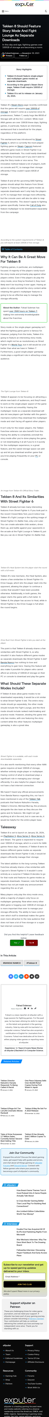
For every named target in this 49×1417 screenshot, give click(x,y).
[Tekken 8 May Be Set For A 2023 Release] (36, 1100)
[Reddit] (26, 976)
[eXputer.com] (24, 4)
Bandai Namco (7, 662)
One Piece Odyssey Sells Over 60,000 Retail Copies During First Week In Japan (35, 1083)
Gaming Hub (11, 1377)
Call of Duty (35, 205)
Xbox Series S (23, 836)
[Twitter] (16, 976)
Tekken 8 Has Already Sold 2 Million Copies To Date (35, 1136)
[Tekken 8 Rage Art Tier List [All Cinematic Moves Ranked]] (12, 1100)
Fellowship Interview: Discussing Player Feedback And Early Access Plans (32, 1254)
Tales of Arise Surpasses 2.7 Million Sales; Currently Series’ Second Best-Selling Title (11, 1137)
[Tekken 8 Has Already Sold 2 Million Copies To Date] (36, 1125)
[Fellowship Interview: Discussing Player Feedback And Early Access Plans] (8, 1254)
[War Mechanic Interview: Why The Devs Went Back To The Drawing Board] (8, 1243)
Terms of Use (33, 1359)
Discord (31, 1380)
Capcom (28, 146)
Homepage (10, 1363)
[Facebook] (10, 976)
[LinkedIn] (21, 976)
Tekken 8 (32, 963)
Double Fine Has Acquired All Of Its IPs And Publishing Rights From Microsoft (32, 1233)
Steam (20, 146)
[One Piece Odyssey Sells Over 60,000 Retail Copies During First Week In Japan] (36, 1072)
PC (36, 456)
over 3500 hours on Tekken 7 (23, 311)
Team (7, 1355)
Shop (7, 1380)
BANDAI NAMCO (12, 963)
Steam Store (17, 105)
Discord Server (20, 1166)
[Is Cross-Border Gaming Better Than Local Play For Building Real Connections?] (8, 1204)
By (3, 53)
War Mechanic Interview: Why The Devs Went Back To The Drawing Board (31, 1243)
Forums (31, 1377)
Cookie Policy (33, 1355)
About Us (9, 1351)
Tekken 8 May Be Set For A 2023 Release (36, 1109)
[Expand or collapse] (44, 249)
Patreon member (36, 1319)
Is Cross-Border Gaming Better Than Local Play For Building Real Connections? (31, 1204)
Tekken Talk (34, 799)
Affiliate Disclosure (36, 1363)
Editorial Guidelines (14, 1359)
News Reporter (16, 1009)
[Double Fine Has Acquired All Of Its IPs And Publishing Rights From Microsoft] (8, 1233)
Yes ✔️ (17, 943)
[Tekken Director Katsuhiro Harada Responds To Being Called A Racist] (12, 1072)
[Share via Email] (31, 976)
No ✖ (31, 943)
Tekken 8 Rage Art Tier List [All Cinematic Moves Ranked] (12, 1110)
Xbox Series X (37, 836)
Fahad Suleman (10, 53)
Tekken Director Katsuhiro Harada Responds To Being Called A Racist (9, 1083)
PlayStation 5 (10, 836)
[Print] (37, 976)
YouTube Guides (35, 1384)
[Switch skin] (46, 11)
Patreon (8, 1384)
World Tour (16, 344)
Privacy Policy (33, 1351)
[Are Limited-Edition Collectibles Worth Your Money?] (8, 1215)
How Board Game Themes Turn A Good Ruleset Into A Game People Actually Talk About (31, 1194)
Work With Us (34, 1388)
